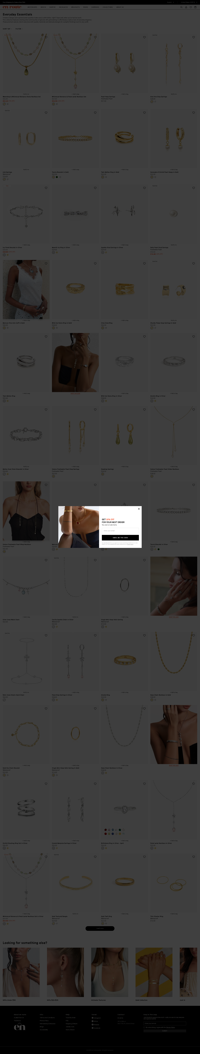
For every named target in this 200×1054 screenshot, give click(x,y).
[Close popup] (139, 508)
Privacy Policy (130, 544)
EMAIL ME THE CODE (120, 537)
